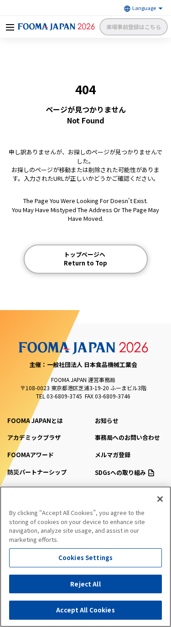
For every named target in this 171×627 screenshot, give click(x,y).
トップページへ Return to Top (85, 259)
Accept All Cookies (85, 610)
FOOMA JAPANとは (35, 420)
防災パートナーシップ (37, 472)
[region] (85, 556)
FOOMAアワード (30, 454)
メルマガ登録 (112, 454)
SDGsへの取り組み (120, 472)
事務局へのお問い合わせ (127, 437)
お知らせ (107, 420)
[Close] (160, 499)
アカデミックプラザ (34, 437)
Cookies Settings (85, 557)
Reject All (85, 584)
